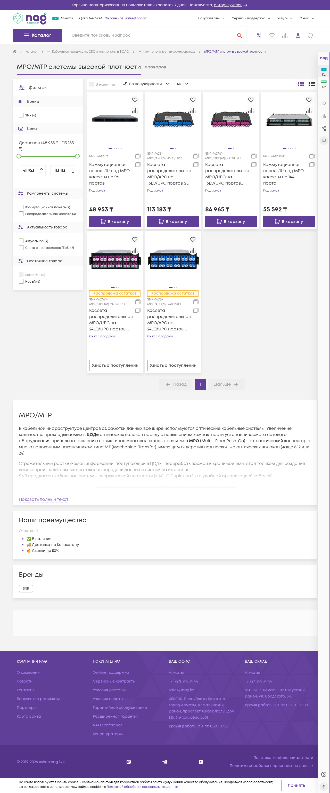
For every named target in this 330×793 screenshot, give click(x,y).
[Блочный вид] (300, 84)
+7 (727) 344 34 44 (90, 18)
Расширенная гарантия (115, 716)
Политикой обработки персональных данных (142, 787)
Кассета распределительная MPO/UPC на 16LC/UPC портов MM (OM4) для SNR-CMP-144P (227, 174)
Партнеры (26, 707)
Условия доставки (110, 690)
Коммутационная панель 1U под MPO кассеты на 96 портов (109, 174)
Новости (24, 681)
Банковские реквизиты (38, 698)
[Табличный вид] (311, 84)
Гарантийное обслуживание (120, 707)
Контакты (25, 690)
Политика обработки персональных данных (271, 765)
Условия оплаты (108, 698)
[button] (165, 5)
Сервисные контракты (114, 681)
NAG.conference (108, 725)
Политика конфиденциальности (283, 757)
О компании (28, 672)
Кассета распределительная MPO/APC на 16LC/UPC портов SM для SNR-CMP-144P (169, 174)
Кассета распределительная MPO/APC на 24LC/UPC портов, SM (169, 320)
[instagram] (129, 762)
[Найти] (240, 35)
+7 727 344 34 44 (258, 681)
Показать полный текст (43, 499)
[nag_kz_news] (165, 762)
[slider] (18, 156)
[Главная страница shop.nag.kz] (29, 18)
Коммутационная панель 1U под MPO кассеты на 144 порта (283, 174)
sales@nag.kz (136, 18)
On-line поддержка (111, 672)
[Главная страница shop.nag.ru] (14, 52)
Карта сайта (29, 716)
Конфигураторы (108, 734)
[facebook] (201, 762)
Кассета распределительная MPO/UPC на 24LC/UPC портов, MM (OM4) (111, 320)
